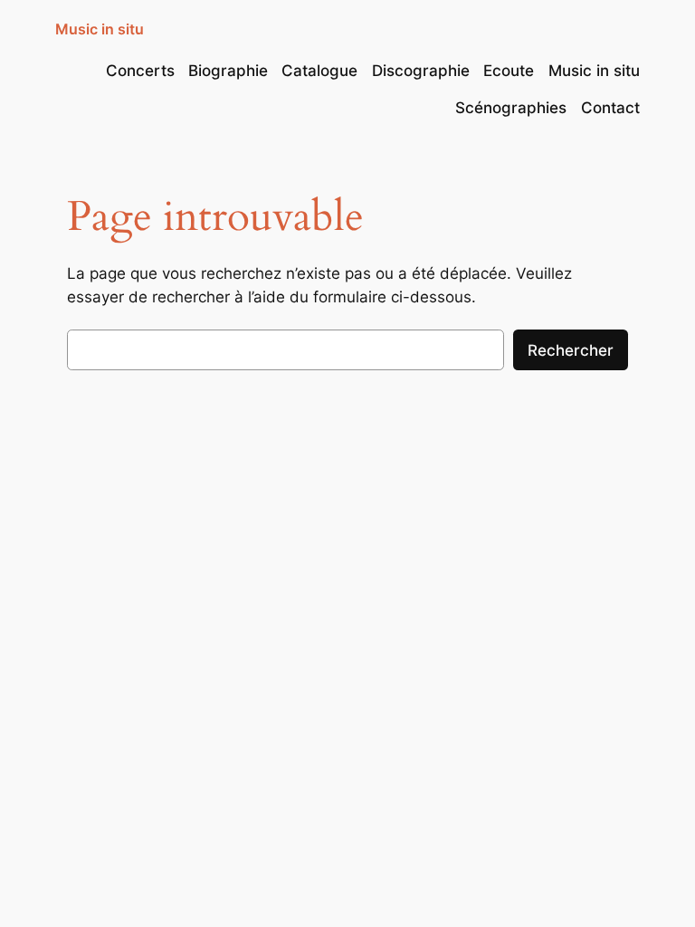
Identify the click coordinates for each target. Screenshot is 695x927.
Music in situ (99, 29)
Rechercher (571, 350)
